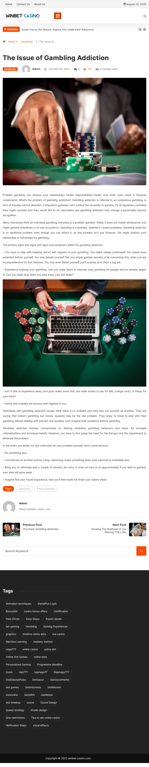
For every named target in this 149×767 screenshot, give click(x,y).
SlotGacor (38, 679)
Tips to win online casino (45, 717)
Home (8, 4)
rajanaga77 (40, 672)
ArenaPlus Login (47, 603)
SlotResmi (47, 694)
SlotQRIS (29, 694)
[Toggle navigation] (57, 16)
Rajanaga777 (61, 672)
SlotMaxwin (54, 687)
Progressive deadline (49, 664)
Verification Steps (16, 725)
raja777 (23, 672)
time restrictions (15, 717)
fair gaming (12, 626)
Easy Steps (32, 618)
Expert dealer (54, 618)
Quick (9, 672)
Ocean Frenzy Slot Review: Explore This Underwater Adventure (57, 29)
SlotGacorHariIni (59, 679)
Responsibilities (46, 488)
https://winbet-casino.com (34, 509)
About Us (39, 4)
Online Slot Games (16, 656)
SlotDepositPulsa (16, 679)
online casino (30, 649)
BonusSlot (12, 611)
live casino (58, 634)
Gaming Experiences (55, 626)
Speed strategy (15, 710)
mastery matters (43, 641)
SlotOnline (12, 694)
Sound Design (48, 702)
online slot (50, 649)
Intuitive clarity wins (34, 634)
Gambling (27, 41)
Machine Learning (16, 641)
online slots (40, 656)
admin (36, 68)
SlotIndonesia (33, 687)
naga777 (11, 649)
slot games (12, 687)
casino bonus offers (35, 611)
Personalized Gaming (18, 664)
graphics (11, 634)
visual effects (41, 725)
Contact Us (23, 4)
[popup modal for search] (145, 15)
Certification (61, 611)
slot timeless (13, 702)
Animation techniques (18, 603)
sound (30, 702)
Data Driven (13, 618)
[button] (140, 29)
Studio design (39, 710)
